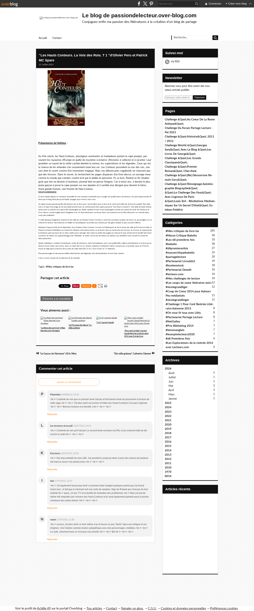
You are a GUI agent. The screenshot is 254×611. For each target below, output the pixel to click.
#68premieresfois (177, 248)
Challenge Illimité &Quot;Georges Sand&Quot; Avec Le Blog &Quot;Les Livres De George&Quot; (188, 149)
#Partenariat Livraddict (180, 261)
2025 (168, 403)
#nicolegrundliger (177, 287)
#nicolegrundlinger (177, 300)
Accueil (43, 38)
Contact (57, 38)
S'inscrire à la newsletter (56, 298)
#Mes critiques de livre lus (60, 267)
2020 (168, 424)
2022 (168, 416)
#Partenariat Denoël (178, 269)
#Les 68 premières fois (180, 240)
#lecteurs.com (175, 274)
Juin (170, 381)
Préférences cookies (224, 608)
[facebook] (139, 3)
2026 (168, 368)
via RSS (175, 61)
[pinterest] (151, 3)
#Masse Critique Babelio (181, 235)
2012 (168, 459)
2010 (168, 467)
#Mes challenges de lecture (183, 278)
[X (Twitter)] (145, 3)
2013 (168, 454)
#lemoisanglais (175, 330)
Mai (170, 386)
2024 (168, 407)
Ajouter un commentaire (69, 382)
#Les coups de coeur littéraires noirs (189, 282)
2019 (168, 429)
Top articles (94, 608)
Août (171, 373)
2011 (168, 463)
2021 (168, 420)
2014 (168, 450)
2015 (168, 446)
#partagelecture (176, 257)
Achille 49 (44, 608)
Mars (171, 394)
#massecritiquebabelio (180, 252)
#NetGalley (173, 321)
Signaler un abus (132, 608)
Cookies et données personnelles (183, 608)
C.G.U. (152, 608)
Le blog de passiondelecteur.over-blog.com (139, 15)
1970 (168, 472)
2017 (168, 437)
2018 (168, 433)
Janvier (172, 398)
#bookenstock (175, 265)
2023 (168, 411)
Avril (171, 390)
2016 (168, 441)
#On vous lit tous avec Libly (183, 312)
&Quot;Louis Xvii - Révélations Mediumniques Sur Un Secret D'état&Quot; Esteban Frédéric (190, 205)
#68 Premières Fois (178, 338)
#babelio (171, 244)
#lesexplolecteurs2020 (180, 334)
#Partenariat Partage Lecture (184, 317)
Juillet (172, 377)
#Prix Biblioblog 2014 (180, 325)
